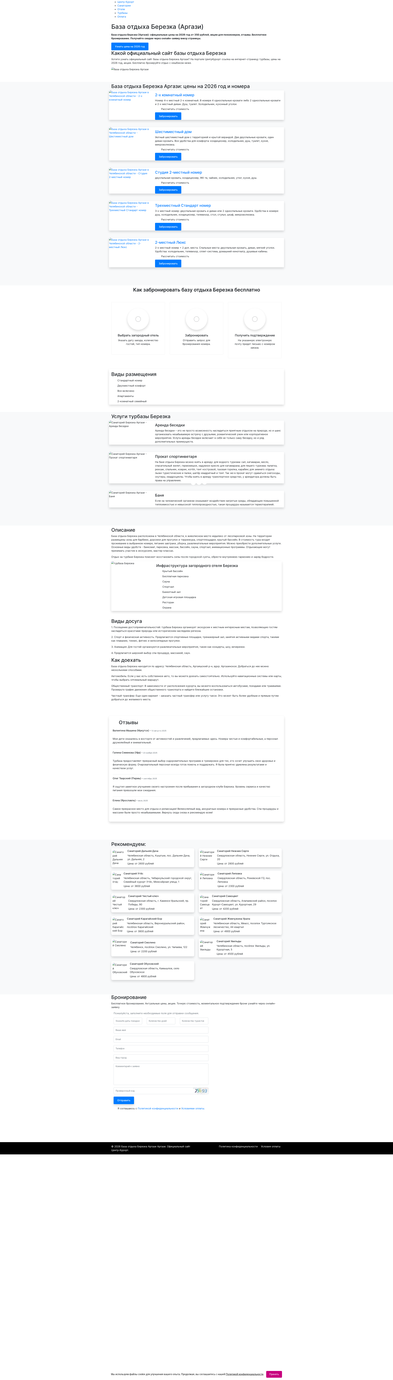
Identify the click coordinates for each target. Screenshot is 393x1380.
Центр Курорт (145, 10)
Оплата (216, 10)
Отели (184, 10)
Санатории (166, 10)
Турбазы (201, 10)
